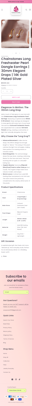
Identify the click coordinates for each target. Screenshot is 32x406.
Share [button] (5, 256)
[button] (2, 10)
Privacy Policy (7, 327)
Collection (6, 361)
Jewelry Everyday (8, 368)
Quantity (3, 88)
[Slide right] (19, 53)
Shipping (3, 85)
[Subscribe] (27, 292)
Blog (4, 343)
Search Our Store (8, 320)
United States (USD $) (15, 390)
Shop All (5, 357)
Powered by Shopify (20, 402)
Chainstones (13, 402)
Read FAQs (6, 324)
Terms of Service (8, 339)
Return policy (7, 331)
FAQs (4, 365)
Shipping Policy (7, 335)
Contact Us (6, 372)
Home (5, 353)
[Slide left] (12, 53)
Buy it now (16, 102)
